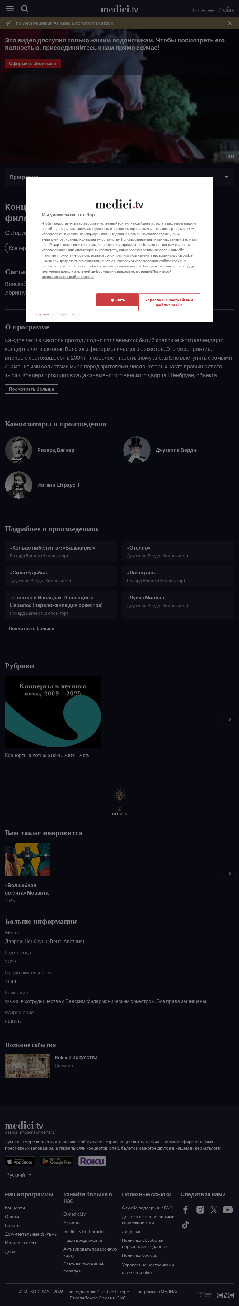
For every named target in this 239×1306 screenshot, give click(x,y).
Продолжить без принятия (54, 314)
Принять (117, 299)
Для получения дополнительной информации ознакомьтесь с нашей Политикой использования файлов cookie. (118, 271)
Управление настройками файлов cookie (169, 301)
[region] (119, 249)
